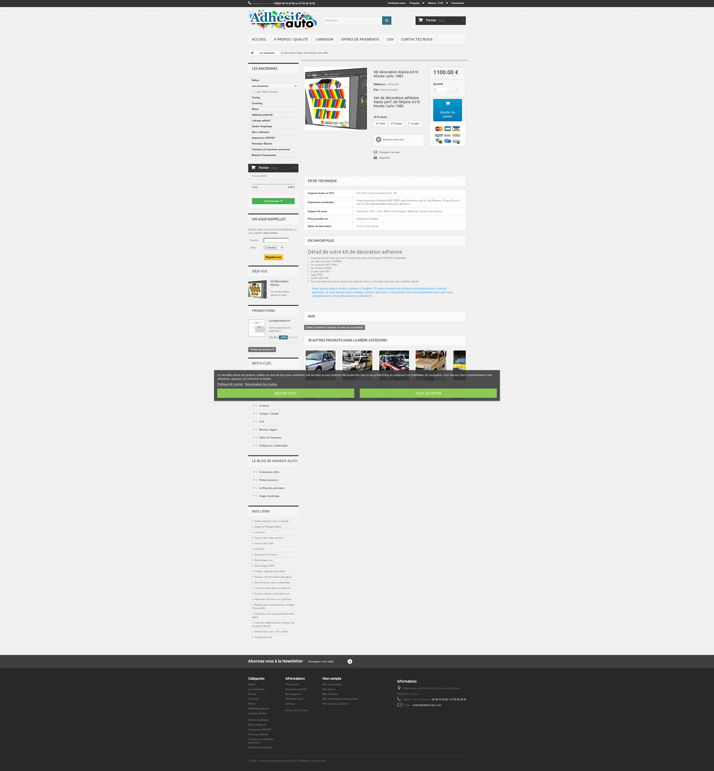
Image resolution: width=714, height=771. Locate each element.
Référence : (380, 84)
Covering (257, 103)
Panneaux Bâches (262, 143)
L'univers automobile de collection (272, 588)
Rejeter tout (285, 393)
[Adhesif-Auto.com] (282, 19)
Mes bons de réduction (336, 703)
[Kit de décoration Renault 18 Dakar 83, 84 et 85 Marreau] (394, 365)
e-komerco (260, 532)
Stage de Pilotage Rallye (267, 526)
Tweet (381, 123)
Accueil (259, 39)
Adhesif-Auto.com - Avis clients (271, 631)
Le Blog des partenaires (271, 488)
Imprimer (384, 157)
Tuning (256, 97)
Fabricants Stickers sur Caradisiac (273, 599)
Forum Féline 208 (263, 543)
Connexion (457, 3)
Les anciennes (260, 86)
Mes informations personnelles (340, 699)
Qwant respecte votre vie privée (271, 521)
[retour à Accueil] (252, 53)
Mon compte (332, 678)
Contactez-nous (397, 3)
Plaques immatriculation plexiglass (273, 577)
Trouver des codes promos (268, 538)
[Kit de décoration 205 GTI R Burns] (357, 365)
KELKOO (259, 549)
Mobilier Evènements (264, 155)
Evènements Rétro (268, 472)
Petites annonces (268, 480)
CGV (390, 39)
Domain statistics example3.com (272, 593)
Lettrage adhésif (261, 120)
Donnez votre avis (393, 139)
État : (377, 89)
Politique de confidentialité (272, 445)
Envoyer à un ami (389, 152)
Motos (255, 109)
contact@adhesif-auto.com (426, 705)
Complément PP (279, 320)
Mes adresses (330, 694)
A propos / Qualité (291, 39)
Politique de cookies (230, 384)
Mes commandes (332, 684)
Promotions (263, 310)
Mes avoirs (329, 689)
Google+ (415, 123)
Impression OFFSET (263, 137)
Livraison (324, 39)
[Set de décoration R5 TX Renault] (431, 365)
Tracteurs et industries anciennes (271, 149)
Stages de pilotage (268, 496)
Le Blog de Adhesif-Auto (274, 461)
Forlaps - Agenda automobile (269, 571)
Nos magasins (293, 694)
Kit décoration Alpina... (279, 283)
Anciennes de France (265, 554)
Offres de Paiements (360, 39)
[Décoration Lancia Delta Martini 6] (320, 365)
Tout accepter (428, 393)
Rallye (255, 80)
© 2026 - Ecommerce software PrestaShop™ (273, 760)
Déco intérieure (260, 132)
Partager (397, 123)
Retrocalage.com (263, 560)
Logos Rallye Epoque (266, 91)
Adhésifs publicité (262, 114)
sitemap (290, 703)
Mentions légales (267, 429)
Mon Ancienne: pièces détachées (272, 582)
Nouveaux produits (296, 689)
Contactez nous (416, 39)
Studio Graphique (262, 126)
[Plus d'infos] (257, 289)
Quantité (438, 84)
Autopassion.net (263, 637)
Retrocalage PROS (264, 565)
